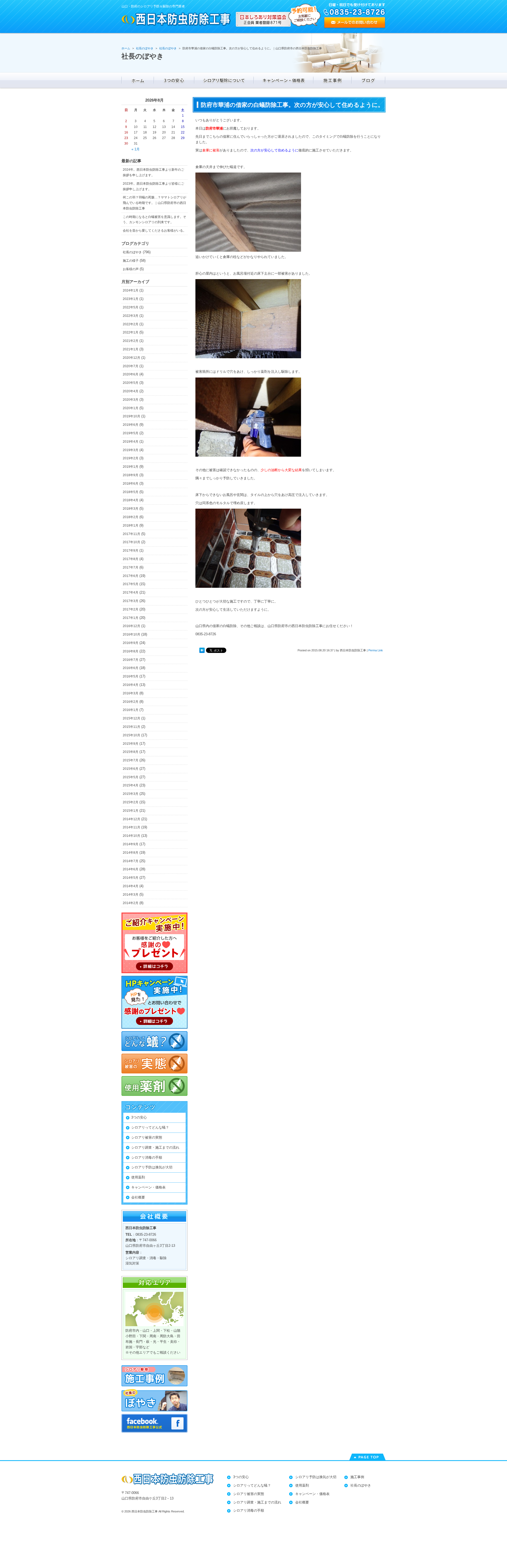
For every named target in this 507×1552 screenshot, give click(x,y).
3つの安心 (139, 1117)
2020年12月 (131, 358)
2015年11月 (131, 727)
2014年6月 (130, 869)
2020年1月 (130, 408)
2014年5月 (130, 878)
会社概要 (138, 1197)
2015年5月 (130, 777)
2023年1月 (130, 299)
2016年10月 (131, 634)
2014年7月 (130, 861)
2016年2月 (130, 702)
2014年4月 (130, 886)
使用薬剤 (138, 1177)
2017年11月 (131, 534)
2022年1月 (130, 332)
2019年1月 (130, 467)
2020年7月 (130, 366)
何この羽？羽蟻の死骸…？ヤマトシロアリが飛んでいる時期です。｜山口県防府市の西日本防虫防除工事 (154, 202)
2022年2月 (130, 324)
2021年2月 (130, 341)
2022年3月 (130, 316)
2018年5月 (130, 492)
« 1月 (136, 149)
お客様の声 (131, 269)
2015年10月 (131, 735)
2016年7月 (130, 660)
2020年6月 (130, 374)
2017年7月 (130, 567)
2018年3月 (130, 508)
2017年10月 (131, 542)
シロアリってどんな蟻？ (150, 1127)
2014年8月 (130, 852)
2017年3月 (130, 601)
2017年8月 (130, 559)
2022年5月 (130, 307)
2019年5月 (130, 433)
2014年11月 (131, 827)
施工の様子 (131, 260)
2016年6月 (130, 668)
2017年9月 (130, 550)
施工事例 (357, 1477)
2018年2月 (130, 517)
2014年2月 (130, 903)
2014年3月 (130, 894)
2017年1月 (130, 618)
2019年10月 (131, 416)
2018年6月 (130, 483)
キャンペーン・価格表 (148, 1187)
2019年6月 (130, 425)
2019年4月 (130, 441)
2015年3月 (130, 794)
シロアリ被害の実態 (146, 1137)
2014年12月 (131, 819)
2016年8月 (130, 651)
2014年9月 (130, 844)
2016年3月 (130, 693)
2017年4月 (130, 592)
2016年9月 (130, 643)
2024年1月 (130, 290)
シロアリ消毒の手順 (146, 1157)
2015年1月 (130, 811)
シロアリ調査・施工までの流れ (155, 1147)
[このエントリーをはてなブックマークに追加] (202, 650)
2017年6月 (130, 576)
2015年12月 (131, 718)
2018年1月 (130, 525)
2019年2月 (130, 458)
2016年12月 (131, 626)
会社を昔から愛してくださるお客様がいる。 (154, 230)
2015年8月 (130, 752)
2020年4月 (130, 391)
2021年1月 (130, 349)
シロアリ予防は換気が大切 (151, 1167)
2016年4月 (130, 685)
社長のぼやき (132, 252)
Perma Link (375, 650)
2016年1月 (130, 710)
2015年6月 (130, 769)
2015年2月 (130, 802)
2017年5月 (130, 584)
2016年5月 (130, 676)
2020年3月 (130, 400)
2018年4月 (130, 500)
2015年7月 (130, 760)
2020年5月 (130, 383)
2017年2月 (130, 609)
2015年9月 (130, 744)
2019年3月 (130, 450)
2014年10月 (131, 836)
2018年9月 (130, 475)
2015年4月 (130, 785)
